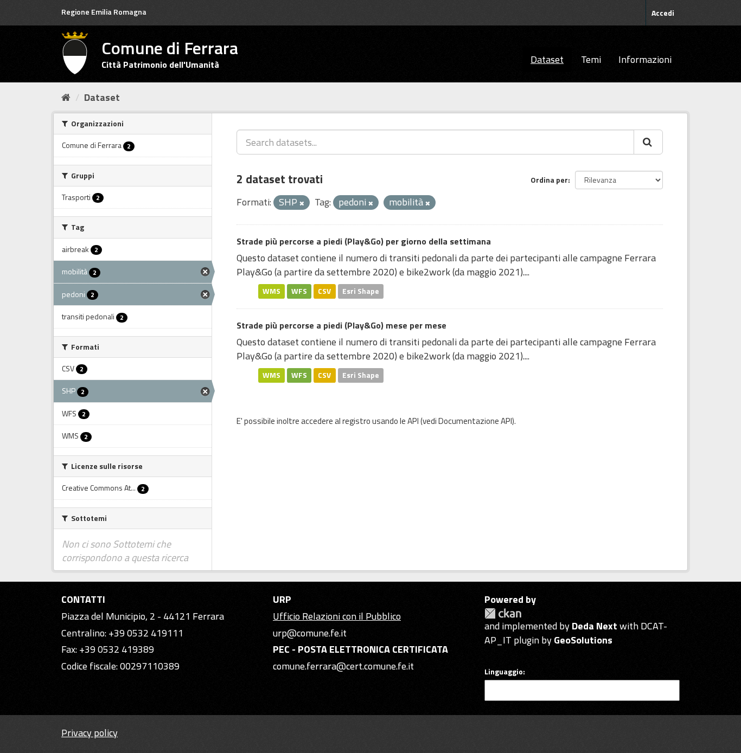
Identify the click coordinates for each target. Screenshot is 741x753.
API (413, 421)
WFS (299, 291)
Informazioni (645, 59)
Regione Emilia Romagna (103, 11)
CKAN (502, 613)
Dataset (547, 59)
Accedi (662, 12)
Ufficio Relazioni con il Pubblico (337, 616)
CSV (324, 291)
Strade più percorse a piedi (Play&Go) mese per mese (341, 325)
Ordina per (549, 179)
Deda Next (594, 626)
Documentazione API (475, 421)
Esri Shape (360, 291)
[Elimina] (301, 203)
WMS (271, 291)
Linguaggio (503, 671)
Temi (591, 59)
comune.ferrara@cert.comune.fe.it (343, 666)
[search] (648, 142)
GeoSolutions (583, 640)
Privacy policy (89, 732)
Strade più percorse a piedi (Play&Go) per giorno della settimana (364, 241)
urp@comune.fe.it (310, 633)
